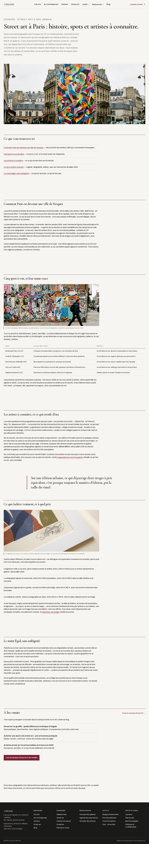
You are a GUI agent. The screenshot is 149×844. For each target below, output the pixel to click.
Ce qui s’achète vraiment (14, 167)
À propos (128, 814)
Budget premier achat (110, 814)
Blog (108, 4)
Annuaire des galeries (88, 814)
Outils (85, 4)
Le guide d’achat (136, 4)
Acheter (64, 4)
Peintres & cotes (63, 828)
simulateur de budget (51, 612)
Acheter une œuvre (64, 821)
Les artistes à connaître (13, 161)
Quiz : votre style (108, 824)
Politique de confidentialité (130, 826)
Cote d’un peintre (108, 821)
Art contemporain (51, 4)
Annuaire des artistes (88, 821)
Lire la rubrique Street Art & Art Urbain (21, 758)
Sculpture (60, 824)
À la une (37, 4)
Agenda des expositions (89, 818)
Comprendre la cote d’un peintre (69, 457)
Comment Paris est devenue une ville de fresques (23, 148)
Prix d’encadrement (109, 818)
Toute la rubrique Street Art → (133, 713)
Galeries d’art (61, 814)
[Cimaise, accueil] (9, 4)
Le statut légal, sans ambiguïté (16, 173)
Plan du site (129, 818)
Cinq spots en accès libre (14, 154)
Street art (75, 4)
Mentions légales (131, 821)
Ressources (97, 4)
